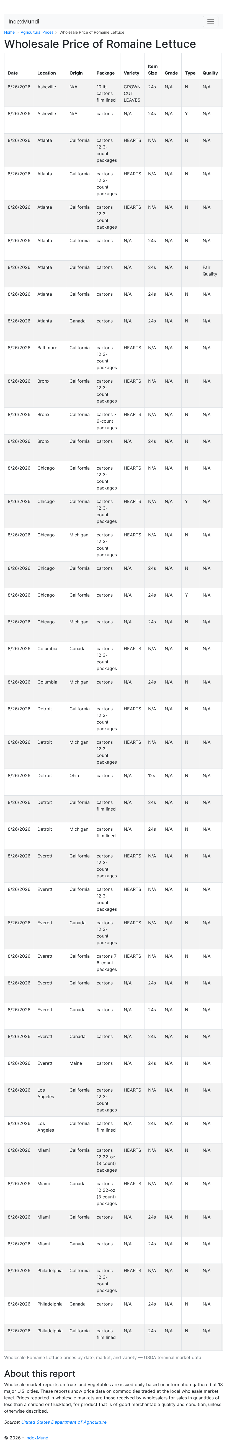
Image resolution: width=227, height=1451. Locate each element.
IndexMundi (24, 21)
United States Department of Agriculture (64, 1422)
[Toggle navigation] (210, 21)
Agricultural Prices (37, 32)
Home (9, 32)
